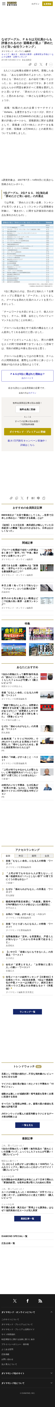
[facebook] (27, 1301)
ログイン (35, 4)
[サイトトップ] (12, 4)
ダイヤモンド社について (13, 1382)
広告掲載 (5, 1354)
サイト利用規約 (8, 1334)
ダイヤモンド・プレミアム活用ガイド (18, 1329)
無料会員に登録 (27, 409)
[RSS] (40, 1301)
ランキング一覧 (27, 1011)
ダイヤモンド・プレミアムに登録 (27, 431)
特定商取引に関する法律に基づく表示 (18, 1339)
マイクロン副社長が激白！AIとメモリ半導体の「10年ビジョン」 (27, 1085)
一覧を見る (27, 1125)
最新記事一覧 (27, 1218)
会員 (47, 855)
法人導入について (9, 1364)
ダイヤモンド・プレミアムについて (17, 1324)
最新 (8, 855)
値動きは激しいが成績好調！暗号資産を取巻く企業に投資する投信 (27, 1095)
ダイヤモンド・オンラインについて (18, 1312)
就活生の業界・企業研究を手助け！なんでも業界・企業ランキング (27, 55)
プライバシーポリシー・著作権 (15, 1344)
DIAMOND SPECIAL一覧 (14, 1236)
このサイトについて (10, 1319)
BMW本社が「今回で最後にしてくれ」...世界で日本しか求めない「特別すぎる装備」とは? (27, 516)
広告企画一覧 (8, 1243)
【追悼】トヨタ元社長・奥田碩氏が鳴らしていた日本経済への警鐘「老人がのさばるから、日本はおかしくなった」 (27, 527)
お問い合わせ (7, 1359)
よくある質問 (7, 1349)
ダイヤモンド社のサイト (13, 1373)
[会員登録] (47, 3)
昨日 (21, 855)
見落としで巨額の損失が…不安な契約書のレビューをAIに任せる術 (27, 1075)
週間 (34, 855)
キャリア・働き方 (9, 54)
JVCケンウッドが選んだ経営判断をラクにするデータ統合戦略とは (27, 1115)
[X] (15, 1301)
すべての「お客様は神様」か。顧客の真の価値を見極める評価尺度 (27, 1105)
